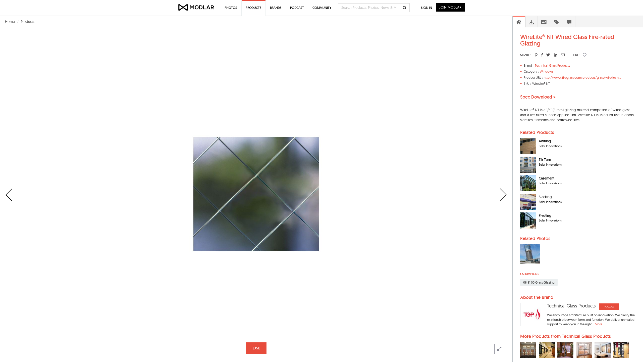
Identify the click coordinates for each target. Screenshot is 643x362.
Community (321, 8)
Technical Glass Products (552, 65)
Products (27, 21)
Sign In (426, 8)
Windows (546, 71)
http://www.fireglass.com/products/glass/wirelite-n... (582, 77)
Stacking (545, 197)
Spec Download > (538, 97)
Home (10, 21)
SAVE (256, 348)
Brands (276, 8)
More (598, 324)
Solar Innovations (550, 146)
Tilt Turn (545, 159)
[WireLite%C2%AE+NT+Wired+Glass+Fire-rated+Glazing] (536, 55)
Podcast (297, 8)
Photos (231, 8)
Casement (546, 178)
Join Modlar (450, 7)
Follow (609, 306)
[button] (584, 55)
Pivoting (545, 215)
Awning (545, 141)
